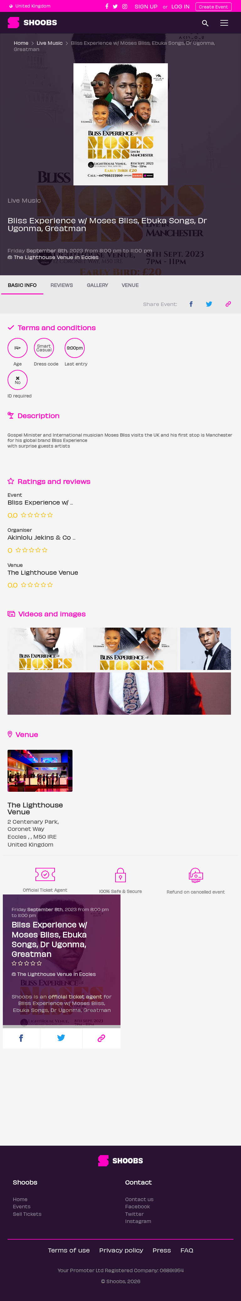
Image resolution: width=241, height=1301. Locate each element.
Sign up (146, 6)
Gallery (97, 285)
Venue (130, 285)
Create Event (213, 6)
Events (21, 1206)
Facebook (137, 1206)
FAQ (186, 1250)
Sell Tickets (27, 1214)
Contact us (139, 1199)
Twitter (134, 1214)
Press (162, 1250)
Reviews (62, 285)
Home (21, 43)
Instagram (138, 1221)
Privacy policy (121, 1250)
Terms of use (69, 1250)
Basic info (22, 285)
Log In (180, 6)
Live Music (50, 43)
